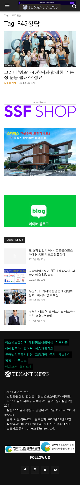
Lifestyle (9, 65)
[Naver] (45, 470)
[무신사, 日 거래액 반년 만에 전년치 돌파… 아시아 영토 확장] (15, 296)
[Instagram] (35, 470)
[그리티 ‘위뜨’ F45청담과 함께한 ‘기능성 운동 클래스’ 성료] (40, 49)
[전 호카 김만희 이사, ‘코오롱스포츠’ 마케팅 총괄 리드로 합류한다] (15, 256)
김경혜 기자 (10, 82)
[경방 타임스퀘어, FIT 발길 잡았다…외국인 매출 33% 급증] (15, 276)
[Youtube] (55, 470)
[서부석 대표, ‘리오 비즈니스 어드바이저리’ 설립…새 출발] (15, 317)
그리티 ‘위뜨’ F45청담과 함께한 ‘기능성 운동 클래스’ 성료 (39, 75)
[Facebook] (25, 470)
